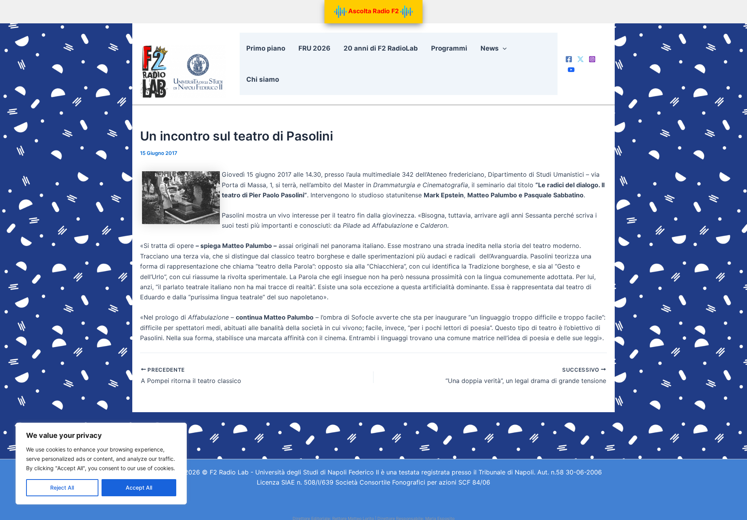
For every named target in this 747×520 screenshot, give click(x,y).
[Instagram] (592, 59)
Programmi (449, 48)
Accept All (139, 487)
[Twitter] (580, 59)
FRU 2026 (314, 48)
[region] (101, 463)
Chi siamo (262, 79)
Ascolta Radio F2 (373, 11)
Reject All (62, 487)
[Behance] (571, 69)
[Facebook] (568, 59)
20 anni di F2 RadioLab (381, 48)
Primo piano (265, 48)
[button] (503, 48)
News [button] (489, 48)
